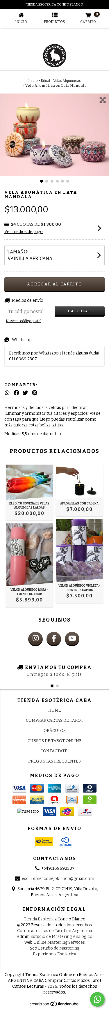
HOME (54, 710)
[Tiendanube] (54, 1005)
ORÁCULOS (55, 730)
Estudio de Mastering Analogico (61, 936)
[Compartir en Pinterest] (34, 393)
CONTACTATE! (54, 751)
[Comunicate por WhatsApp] (97, 999)
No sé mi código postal (23, 321)
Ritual (45, 81)
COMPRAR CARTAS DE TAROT (54, 720)
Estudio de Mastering (58, 948)
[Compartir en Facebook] (16, 393)
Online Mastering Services (59, 942)
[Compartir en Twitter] (25, 393)
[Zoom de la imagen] (103, 100)
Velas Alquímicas (67, 81)
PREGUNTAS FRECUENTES (54, 761)
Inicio (32, 81)
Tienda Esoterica (40, 919)
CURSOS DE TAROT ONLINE (55, 740)
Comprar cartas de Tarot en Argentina (54, 930)
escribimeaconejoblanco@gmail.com (58, 878)
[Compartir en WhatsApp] (7, 393)
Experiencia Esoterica (54, 954)
